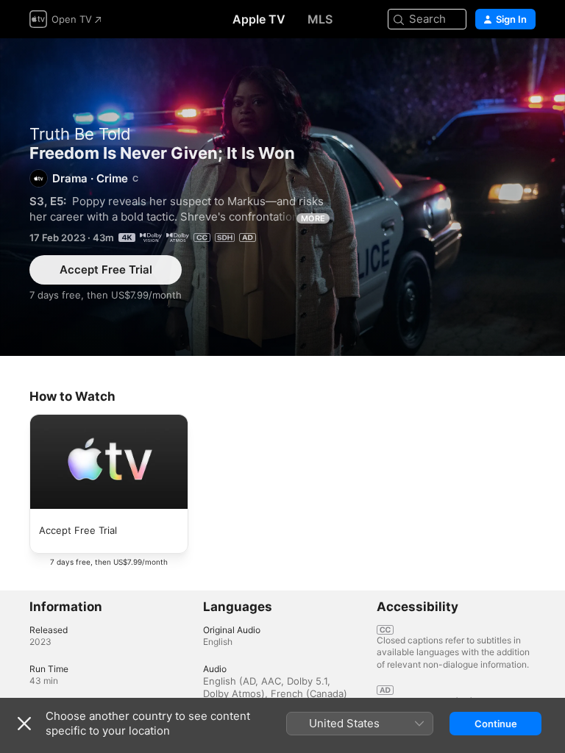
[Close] (24, 723)
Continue (496, 723)
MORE (313, 218)
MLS (320, 19)
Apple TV (258, 19)
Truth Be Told (80, 133)
